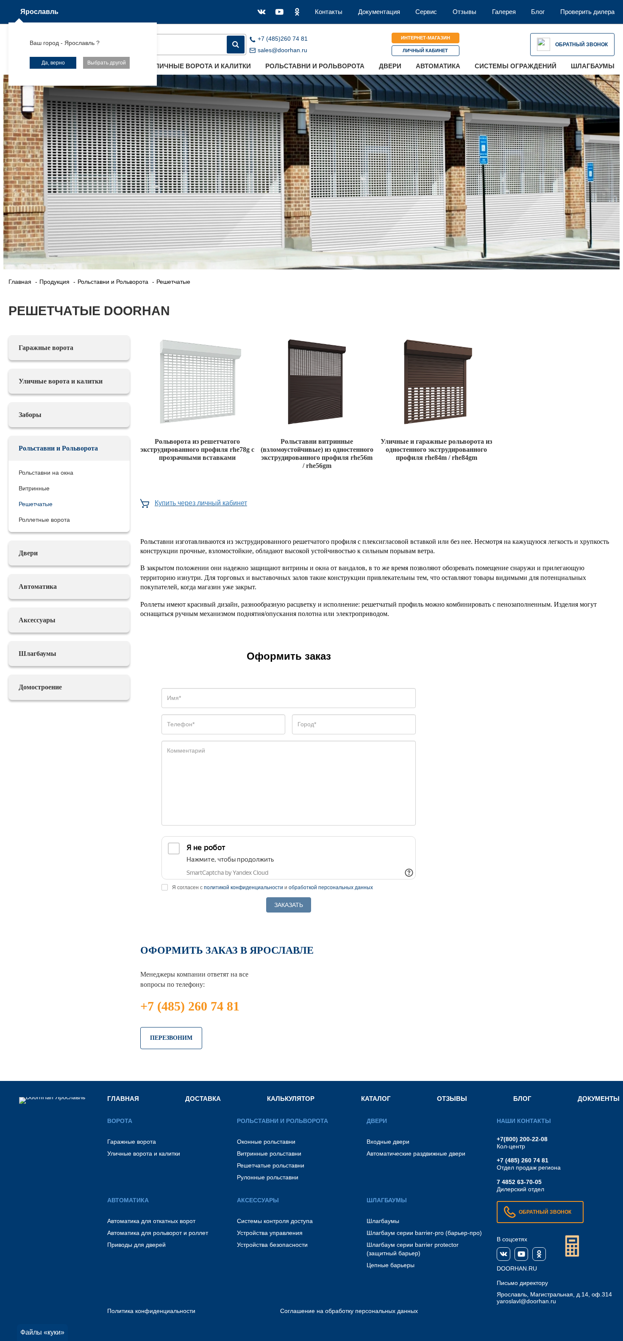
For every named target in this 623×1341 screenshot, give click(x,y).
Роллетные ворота (44, 519)
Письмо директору (522, 1282)
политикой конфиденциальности (243, 887)
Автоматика (438, 66)
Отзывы (464, 11)
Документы (599, 1098)
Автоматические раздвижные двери (416, 1153)
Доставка (203, 1098)
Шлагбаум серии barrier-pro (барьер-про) (424, 1232)
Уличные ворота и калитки (201, 66)
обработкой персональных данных (331, 887)
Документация (379, 11)
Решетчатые (36, 504)
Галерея (504, 11)
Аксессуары (37, 620)
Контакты (328, 11)
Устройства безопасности (272, 1244)
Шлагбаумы (593, 66)
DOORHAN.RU (517, 1268)
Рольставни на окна (46, 472)
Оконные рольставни (266, 1141)
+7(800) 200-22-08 (522, 1139)
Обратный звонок (581, 45)
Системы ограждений (515, 66)
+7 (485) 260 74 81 (189, 1006)
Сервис (426, 11)
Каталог (376, 1098)
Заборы (30, 414)
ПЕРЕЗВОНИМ (171, 1038)
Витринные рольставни (269, 1153)
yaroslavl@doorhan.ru (526, 1301)
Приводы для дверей (136, 1244)
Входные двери (388, 1141)
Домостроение (40, 687)
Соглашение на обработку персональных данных (349, 1310)
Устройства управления (270, 1232)
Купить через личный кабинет (201, 503)
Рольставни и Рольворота (314, 66)
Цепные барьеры (390, 1265)
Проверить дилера (587, 11)
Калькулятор (290, 1098)
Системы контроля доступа (275, 1221)
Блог (538, 11)
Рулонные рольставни (267, 1177)
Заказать (288, 904)
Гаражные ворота (46, 347)
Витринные (34, 488)
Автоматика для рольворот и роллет (157, 1232)
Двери (390, 66)
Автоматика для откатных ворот (151, 1221)
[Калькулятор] (572, 1246)
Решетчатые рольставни (270, 1165)
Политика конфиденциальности (151, 1310)
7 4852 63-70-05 (519, 1182)
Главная (123, 1098)
